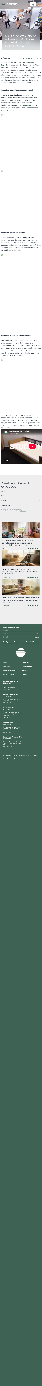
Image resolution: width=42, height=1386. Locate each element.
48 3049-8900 (8, 709)
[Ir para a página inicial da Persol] (21, 652)
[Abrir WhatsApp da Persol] (11, 758)
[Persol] (10, 4)
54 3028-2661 (7, 683)
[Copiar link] (40, 58)
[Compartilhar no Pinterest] (32, 58)
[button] (21, 58)
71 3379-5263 (7, 739)
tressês (27, 105)
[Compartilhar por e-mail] (34, 58)
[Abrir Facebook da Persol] (14, 758)
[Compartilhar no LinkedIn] (29, 58)
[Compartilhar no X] (26, 58)
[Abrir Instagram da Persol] (4, 758)
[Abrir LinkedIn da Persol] (7, 758)
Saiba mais (23, 511)
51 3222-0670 (7, 696)
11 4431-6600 (7, 724)
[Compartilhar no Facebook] (23, 58)
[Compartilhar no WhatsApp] (37, 58)
